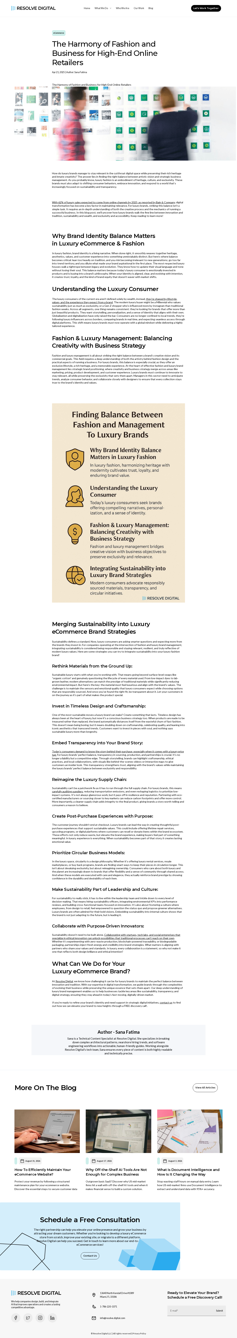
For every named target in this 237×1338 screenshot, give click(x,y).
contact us (166, 1002)
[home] (33, 8)
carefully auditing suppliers (67, 791)
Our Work (139, 8)
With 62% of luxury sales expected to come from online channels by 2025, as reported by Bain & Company (113, 202)
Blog (150, 8)
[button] (103, 8)
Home (87, 8)
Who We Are (122, 8)
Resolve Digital (64, 981)
